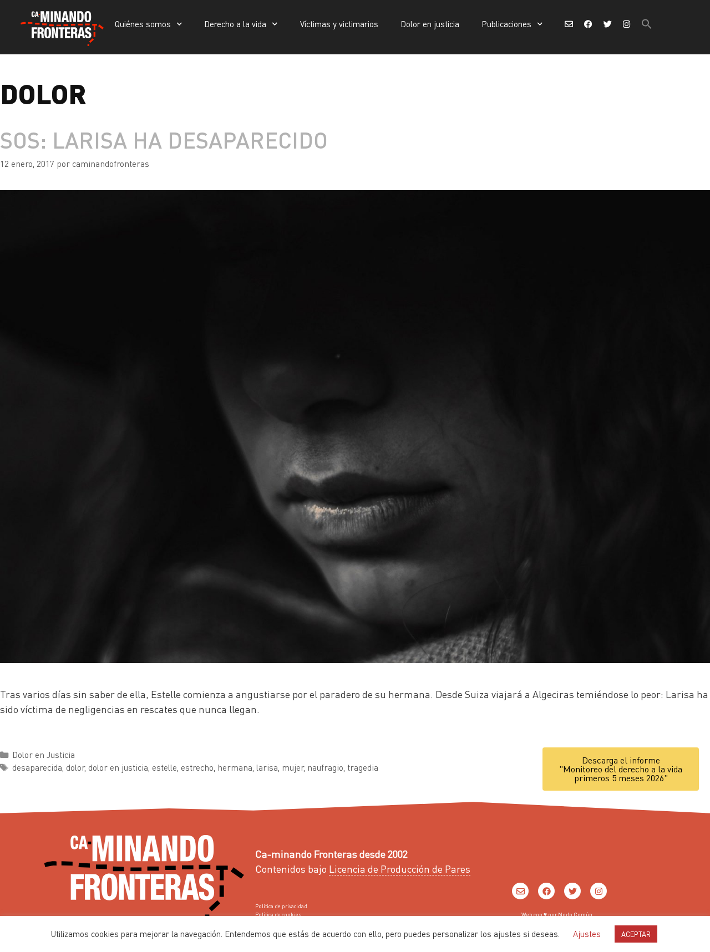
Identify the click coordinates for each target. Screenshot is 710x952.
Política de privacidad (281, 906)
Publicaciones (506, 23)
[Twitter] (572, 891)
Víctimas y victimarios (339, 23)
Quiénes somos (143, 23)
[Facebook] (546, 891)
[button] (646, 24)
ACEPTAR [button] (636, 934)
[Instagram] (598, 891)
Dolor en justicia (429, 23)
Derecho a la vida (235, 23)
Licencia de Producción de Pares (399, 868)
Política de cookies (278, 914)
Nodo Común (575, 914)
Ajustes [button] (587, 933)
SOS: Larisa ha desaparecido (164, 139)
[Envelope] (520, 891)
